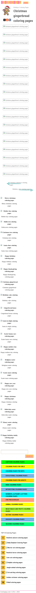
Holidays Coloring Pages (21, 7)
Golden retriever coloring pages (17, 577)
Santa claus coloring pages (9, 251)
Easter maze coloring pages (9, 378)
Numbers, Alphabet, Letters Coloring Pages (16, 495)
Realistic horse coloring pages (16, 553)
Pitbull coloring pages (13, 582)
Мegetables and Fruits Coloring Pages (18, 510)
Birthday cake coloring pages (21, 189)
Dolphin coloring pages (15, 562)
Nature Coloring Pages (14, 515)
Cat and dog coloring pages (16, 572)
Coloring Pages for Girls (15, 466)
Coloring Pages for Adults (16, 480)
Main (25, 3)
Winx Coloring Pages (13, 485)
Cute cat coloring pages (14, 557)
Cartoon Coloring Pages (15, 462)
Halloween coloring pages (9, 227)
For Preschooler (12, 500)
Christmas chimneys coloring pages (18, 184)
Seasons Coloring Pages (15, 524)
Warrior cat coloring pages (16, 548)
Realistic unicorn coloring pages (17, 538)
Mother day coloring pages (9, 216)
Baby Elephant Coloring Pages (17, 543)
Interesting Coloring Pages (16, 489)
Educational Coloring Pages (16, 476)
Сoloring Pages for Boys (15, 471)
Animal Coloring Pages (14, 504)
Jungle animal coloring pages (16, 567)
